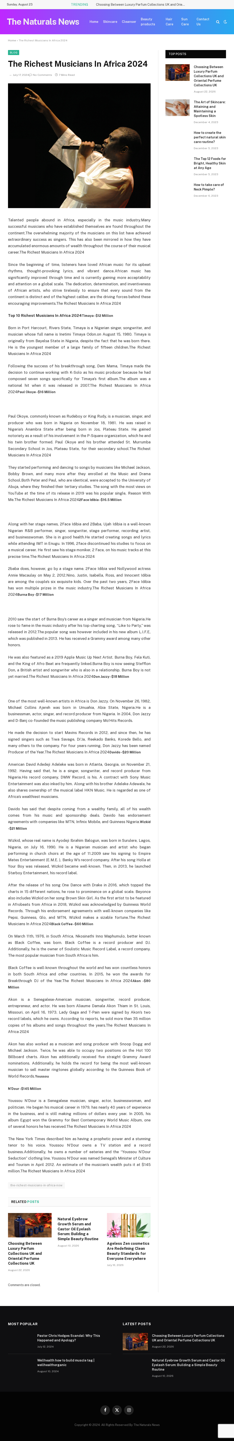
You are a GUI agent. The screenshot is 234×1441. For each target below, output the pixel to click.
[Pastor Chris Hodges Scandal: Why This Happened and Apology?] (20, 1341)
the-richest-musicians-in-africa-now (36, 1185)
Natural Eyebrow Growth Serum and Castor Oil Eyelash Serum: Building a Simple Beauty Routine (78, 1229)
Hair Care (169, 21)
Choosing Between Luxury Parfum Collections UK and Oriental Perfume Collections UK (141, 4)
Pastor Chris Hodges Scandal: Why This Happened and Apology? (68, 1338)
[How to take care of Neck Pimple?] (177, 190)
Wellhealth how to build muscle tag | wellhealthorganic (65, 1363)
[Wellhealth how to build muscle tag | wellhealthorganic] (20, 1366)
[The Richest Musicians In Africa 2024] (79, 207)
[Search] (218, 22)
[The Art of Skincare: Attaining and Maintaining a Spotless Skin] (177, 107)
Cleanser (129, 22)
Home (94, 22)
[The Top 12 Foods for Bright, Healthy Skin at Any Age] (177, 164)
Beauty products (148, 21)
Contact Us (203, 21)
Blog (13, 52)
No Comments (42, 75)
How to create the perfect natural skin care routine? (210, 137)
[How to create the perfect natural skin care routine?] (177, 138)
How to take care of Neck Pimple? (209, 187)
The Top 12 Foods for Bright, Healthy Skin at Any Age (210, 163)
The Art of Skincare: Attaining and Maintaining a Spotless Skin (210, 109)
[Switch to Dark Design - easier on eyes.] (225, 22)
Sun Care (185, 21)
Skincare (110, 22)
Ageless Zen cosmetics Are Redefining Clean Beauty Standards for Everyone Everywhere (128, 1251)
